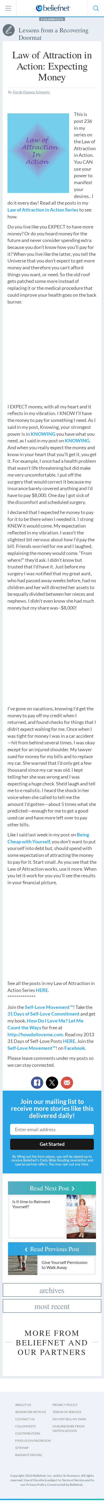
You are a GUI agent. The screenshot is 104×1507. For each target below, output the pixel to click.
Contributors (27, 1433)
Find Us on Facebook (33, 1441)
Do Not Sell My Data (69, 1419)
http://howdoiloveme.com (35, 1034)
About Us (23, 1405)
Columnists (52, 19)
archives (51, 1290)
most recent (51, 1306)
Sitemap (22, 1448)
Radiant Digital (28, 1455)
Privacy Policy (65, 1405)
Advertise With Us (30, 1412)
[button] (95, 8)
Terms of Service (67, 1412)
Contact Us (25, 1419)
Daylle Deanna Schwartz (31, 92)
